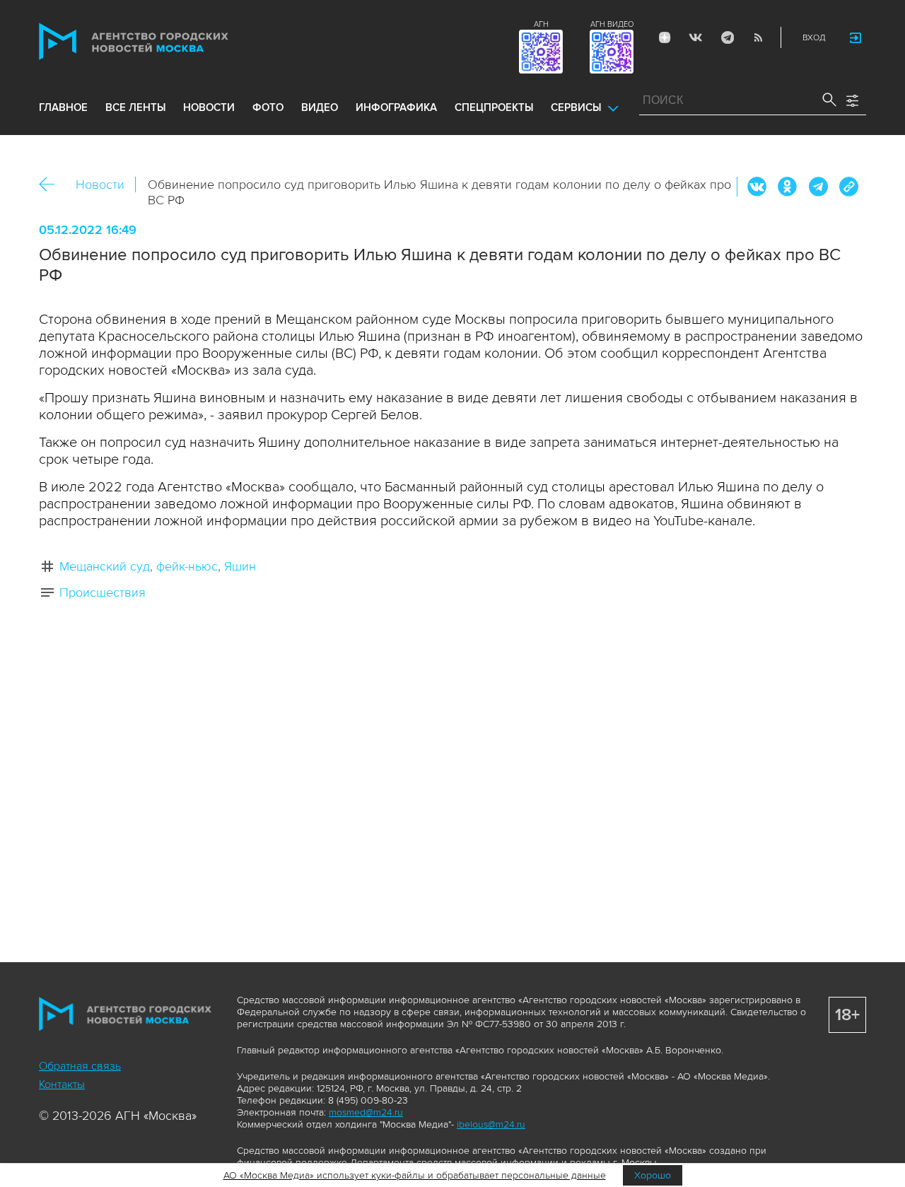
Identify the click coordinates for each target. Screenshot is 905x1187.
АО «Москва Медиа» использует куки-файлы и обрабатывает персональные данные (414, 1175)
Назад (52, 184)
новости (209, 107)
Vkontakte (695, 37)
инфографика (396, 107)
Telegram (726, 37)
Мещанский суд (104, 566)
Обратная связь (80, 1066)
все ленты (135, 107)
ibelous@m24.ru (491, 1124)
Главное (63, 107)
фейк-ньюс (187, 566)
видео (319, 107)
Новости (100, 184)
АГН (541, 24)
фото (268, 107)
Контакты (62, 1084)
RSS (758, 37)
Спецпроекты (494, 107)
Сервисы (576, 107)
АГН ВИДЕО (612, 24)
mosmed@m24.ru (366, 1112)
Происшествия (102, 592)
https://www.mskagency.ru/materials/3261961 (848, 187)
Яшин (240, 566)
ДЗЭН (664, 37)
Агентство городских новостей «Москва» (160, 41)
